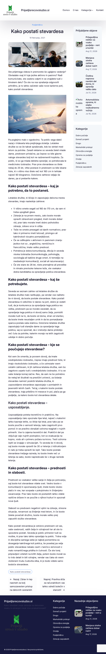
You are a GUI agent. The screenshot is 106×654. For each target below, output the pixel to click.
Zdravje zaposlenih (84, 167)
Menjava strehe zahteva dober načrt (91, 62)
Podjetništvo (37, 25)
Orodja (78, 159)
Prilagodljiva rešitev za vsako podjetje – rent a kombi (93, 42)
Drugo (78, 143)
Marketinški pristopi (84, 147)
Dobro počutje (82, 135)
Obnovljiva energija (84, 151)
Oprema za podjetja (84, 155)
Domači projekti (82, 139)
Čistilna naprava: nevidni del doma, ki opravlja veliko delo (91, 83)
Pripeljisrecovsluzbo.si (35, 10)
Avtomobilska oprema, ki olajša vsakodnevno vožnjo (92, 105)
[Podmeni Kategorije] (92, 10)
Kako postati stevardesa (20, 572)
